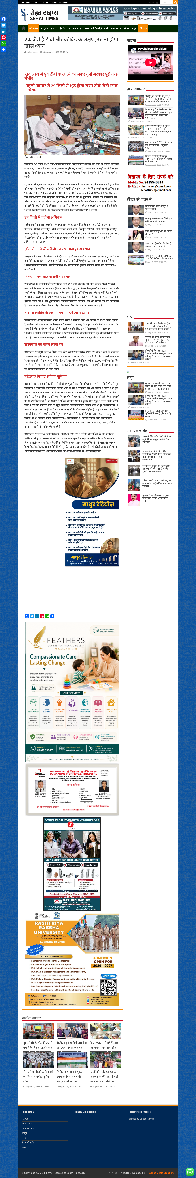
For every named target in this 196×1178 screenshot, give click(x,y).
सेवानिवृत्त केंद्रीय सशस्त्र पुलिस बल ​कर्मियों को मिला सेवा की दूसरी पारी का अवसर (156, 469)
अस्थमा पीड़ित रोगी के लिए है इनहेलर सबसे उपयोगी (158, 245)
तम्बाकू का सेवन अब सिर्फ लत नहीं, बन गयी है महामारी (158, 220)
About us (53, 2)
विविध (142, 28)
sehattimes (32, 52)
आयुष (43, 28)
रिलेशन (114, 28)
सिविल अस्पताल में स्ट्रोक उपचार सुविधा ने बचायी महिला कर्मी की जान (69, 1077)
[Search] (175, 2)
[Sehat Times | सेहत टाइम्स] (40, 14)
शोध (53, 28)
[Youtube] (157, 3)
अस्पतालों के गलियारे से (96, 28)
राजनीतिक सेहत (128, 28)
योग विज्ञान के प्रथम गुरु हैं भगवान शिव (156, 207)
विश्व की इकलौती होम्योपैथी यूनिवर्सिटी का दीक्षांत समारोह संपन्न (158, 414)
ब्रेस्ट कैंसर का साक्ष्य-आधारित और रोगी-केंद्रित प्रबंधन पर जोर (159, 257)
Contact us (63, 2)
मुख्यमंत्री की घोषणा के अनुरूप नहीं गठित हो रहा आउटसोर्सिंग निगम (155, 498)
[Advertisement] (72, 63)
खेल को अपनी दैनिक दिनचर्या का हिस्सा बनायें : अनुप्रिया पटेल (38, 1077)
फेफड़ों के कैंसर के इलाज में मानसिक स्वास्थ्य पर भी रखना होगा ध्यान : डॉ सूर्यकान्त (158, 340)
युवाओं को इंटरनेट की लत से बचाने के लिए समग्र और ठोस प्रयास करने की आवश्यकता (38, 1048)
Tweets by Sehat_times (141, 1119)
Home (45, 2)
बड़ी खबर (33, 28)
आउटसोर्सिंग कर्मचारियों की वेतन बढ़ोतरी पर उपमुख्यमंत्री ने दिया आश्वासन (156, 439)
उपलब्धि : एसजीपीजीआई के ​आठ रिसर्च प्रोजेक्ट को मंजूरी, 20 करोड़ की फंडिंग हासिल (158, 326)
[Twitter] (153, 3)
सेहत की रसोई (28, 1143)
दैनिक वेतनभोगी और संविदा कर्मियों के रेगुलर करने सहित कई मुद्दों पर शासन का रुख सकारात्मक (156, 455)
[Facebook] (149, 3)
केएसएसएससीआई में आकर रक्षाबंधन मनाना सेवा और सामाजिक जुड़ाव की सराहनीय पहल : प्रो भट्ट (105, 1050)
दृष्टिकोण (61, 28)
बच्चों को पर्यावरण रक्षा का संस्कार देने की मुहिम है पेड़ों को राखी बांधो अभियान (104, 1077)
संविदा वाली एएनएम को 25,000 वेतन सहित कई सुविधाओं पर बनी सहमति (157, 483)
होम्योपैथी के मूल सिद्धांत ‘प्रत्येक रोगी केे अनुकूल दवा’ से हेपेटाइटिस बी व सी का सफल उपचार (159, 355)
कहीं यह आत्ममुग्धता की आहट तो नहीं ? (158, 232)
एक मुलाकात (75, 28)
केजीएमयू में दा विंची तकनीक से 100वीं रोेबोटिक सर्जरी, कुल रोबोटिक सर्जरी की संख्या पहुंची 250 (72, 1050)
